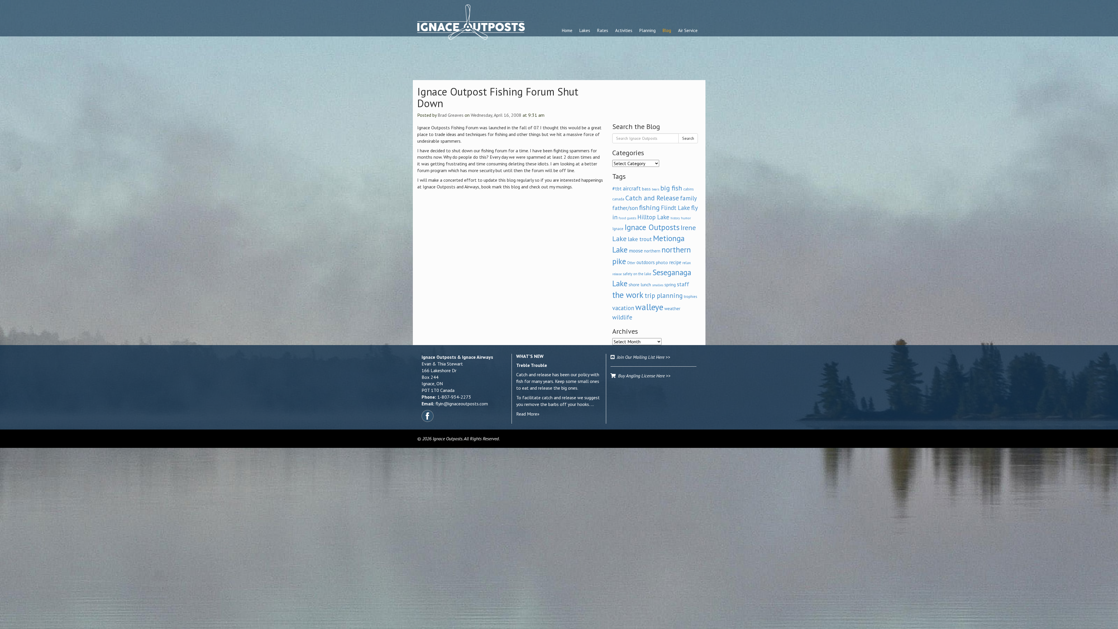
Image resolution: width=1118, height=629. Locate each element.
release (617, 274)
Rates (602, 30)
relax (686, 262)
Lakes (584, 30)
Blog (667, 30)
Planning (647, 30)
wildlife (622, 317)
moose (636, 250)
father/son (625, 207)
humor (686, 218)
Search (688, 138)
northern (652, 251)
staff (683, 284)
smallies (657, 285)
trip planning (664, 295)
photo (662, 262)
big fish (671, 187)
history (675, 218)
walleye (649, 306)
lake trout (640, 239)
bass (646, 189)
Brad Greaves (451, 115)
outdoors (645, 262)
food (622, 218)
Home (567, 30)
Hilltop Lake (653, 217)
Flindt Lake (675, 208)
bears (655, 189)
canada (618, 199)
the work (627, 294)
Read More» (527, 414)
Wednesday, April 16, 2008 (496, 115)
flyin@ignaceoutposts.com (462, 404)
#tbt (617, 188)
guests (631, 218)
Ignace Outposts (652, 227)
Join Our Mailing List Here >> (642, 357)
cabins (688, 189)
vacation (623, 308)
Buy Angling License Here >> (643, 376)
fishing (649, 207)
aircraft (632, 188)
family (688, 198)
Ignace (617, 228)
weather (672, 308)
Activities (623, 30)
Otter (631, 262)
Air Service (688, 30)
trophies (690, 296)
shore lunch (640, 284)
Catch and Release (652, 197)
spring (670, 284)
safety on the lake (637, 273)
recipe (675, 262)
